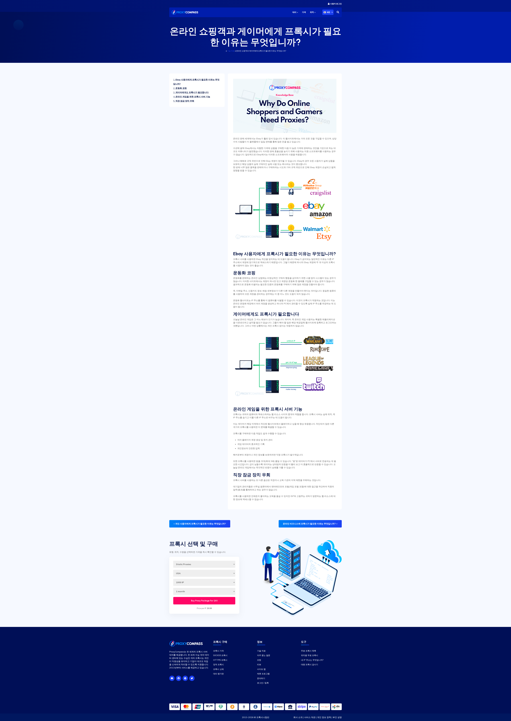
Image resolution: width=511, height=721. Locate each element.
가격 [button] (304, 12)
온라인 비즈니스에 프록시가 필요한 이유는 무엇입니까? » (310, 523)
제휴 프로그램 (263, 673)
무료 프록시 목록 (308, 651)
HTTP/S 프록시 (220, 660)
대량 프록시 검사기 (309, 664)
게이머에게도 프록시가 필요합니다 (191, 92)
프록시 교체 (218, 669)
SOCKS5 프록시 (220, 655)
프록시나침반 (262, 717)
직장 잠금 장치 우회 (183, 101)
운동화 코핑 (180, 88)
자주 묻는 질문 (263, 655)
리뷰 (259, 664)
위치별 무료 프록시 (309, 655)
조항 (259, 660)
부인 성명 (337, 717)
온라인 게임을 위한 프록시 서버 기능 (191, 96)
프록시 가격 (218, 651)
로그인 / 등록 (263, 683)
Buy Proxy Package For (204, 600)
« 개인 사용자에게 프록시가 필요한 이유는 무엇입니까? (200, 523)
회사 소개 (297, 717)
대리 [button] (294, 12)
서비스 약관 (309, 717)
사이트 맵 (261, 669)
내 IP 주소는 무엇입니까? (312, 660)
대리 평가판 (218, 673)
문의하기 (261, 678)
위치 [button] (312, 12)
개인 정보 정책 (324, 717)
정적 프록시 (218, 664)
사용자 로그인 (336, 4)
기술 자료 (230, 51)
